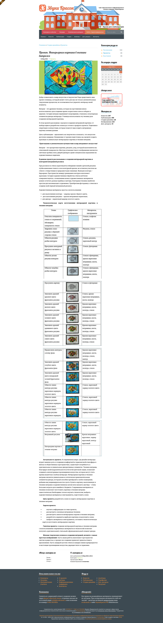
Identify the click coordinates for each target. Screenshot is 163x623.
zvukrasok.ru (86, 602)
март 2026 (112, 67)
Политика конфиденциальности (83, 615)
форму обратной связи (52, 598)
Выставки (107, 56)
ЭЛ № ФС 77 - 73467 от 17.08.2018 (75, 609)
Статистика (100, 617)
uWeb (120, 617)
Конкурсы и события (49, 32)
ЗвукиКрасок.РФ (102, 602)
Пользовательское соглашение (63, 615)
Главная (42, 45)
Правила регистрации (46, 615)
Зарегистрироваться (97, 32)
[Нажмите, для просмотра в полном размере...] (68, 93)
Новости (86, 578)
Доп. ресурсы (103, 582)
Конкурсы (44, 578)
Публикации (88, 580)
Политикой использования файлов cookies (98, 619)
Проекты (64, 45)
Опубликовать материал (75, 32)
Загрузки (101, 584)
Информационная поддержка (66, 583)
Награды (62, 32)
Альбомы (102, 578)
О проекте (62, 578)
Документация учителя (46, 583)
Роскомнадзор (80, 611)
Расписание (107, 50)
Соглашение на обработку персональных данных (109, 615)
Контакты (63, 586)
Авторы (62, 580)
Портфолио (102, 580)
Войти (88, 32)
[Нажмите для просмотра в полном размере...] (72, 278)
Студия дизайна (53, 45)
